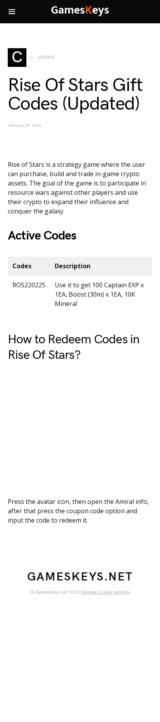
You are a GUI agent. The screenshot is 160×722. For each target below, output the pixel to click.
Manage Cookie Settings (105, 592)
